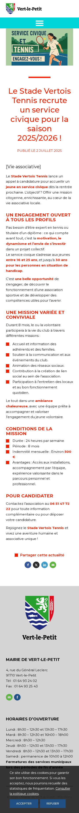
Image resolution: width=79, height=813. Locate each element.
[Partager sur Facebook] (28, 565)
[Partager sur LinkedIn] (44, 565)
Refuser (53, 803)
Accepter (24, 803)
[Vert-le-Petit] (33, 8)
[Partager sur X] (36, 565)
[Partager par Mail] (53, 565)
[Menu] (39, 22)
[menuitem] (39, 22)
